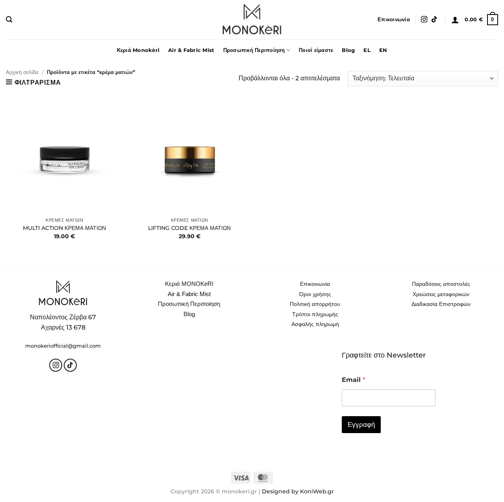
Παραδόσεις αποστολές (441, 283)
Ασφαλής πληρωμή (315, 324)
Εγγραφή (361, 424)
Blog (348, 50)
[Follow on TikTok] (434, 19)
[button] (9, 19)
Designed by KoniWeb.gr (298, 491)
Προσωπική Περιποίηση (254, 50)
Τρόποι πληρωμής (315, 314)
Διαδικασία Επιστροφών (441, 303)
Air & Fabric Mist (191, 50)
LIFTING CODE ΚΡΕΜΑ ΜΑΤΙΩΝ (189, 228)
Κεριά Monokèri (138, 50)
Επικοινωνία (394, 19)
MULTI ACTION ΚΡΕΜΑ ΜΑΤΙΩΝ (64, 228)
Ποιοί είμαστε (316, 50)
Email (353, 379)
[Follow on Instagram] (424, 19)
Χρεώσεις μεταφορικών (441, 294)
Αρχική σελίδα (22, 72)
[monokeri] (252, 19)
